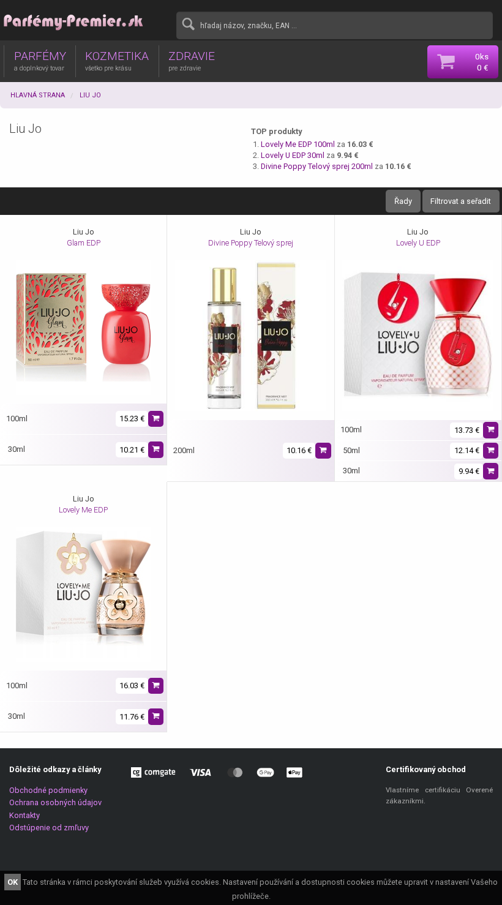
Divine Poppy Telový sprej (250, 242)
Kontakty (24, 815)
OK (12, 882)
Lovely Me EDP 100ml (298, 144)
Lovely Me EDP (83, 509)
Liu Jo (90, 95)
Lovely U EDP (418, 242)
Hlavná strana (37, 95)
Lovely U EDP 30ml (292, 155)
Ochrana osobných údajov (55, 802)
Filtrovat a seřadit (460, 201)
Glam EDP (83, 242)
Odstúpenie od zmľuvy (49, 827)
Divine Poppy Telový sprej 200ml (317, 166)
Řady (403, 201)
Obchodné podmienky (48, 790)
